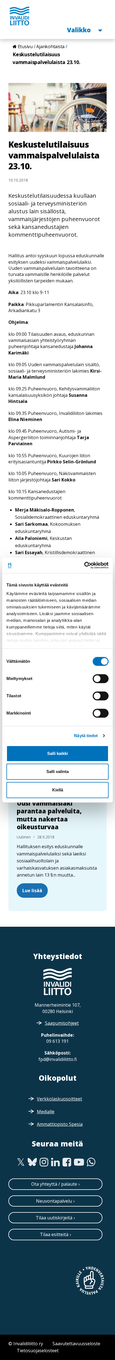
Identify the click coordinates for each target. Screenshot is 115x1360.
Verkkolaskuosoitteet (59, 1099)
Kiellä (57, 789)
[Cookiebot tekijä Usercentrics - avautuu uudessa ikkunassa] (84, 565)
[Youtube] (79, 1162)
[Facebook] (67, 1162)
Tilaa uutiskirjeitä (54, 1218)
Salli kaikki (57, 753)
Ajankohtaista (50, 46)
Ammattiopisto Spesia (60, 1124)
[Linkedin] (55, 1162)
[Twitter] (21, 1162)
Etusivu (25, 46)
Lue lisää (32, 890)
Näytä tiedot (86, 735)
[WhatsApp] (91, 1162)
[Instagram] (44, 1162)
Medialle (45, 1112)
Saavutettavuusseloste (76, 1344)
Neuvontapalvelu (54, 1201)
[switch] (101, 678)
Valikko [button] (79, 29)
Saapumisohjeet (62, 1023)
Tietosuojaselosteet (38, 1350)
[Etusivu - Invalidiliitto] (19, 16)
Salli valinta (57, 771)
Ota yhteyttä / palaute (54, 1184)
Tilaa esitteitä (54, 1234)
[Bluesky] (32, 1162)
